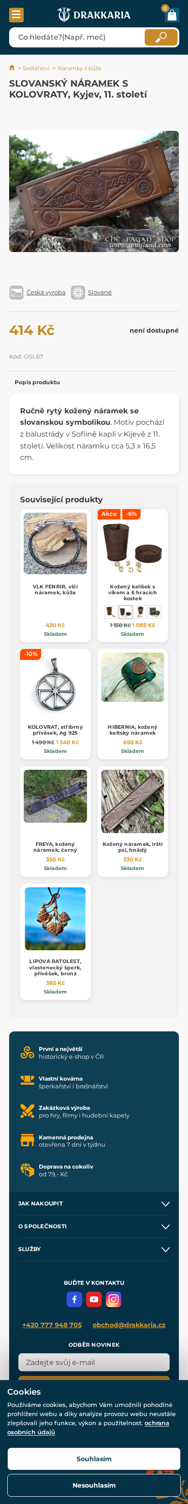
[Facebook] (74, 1299)
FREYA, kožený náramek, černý (55, 847)
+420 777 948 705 (52, 1325)
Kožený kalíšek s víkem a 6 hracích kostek (132, 592)
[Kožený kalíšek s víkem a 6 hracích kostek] (125, 612)
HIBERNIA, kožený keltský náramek (132, 730)
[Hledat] (161, 37)
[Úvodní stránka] (12, 68)
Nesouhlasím (94, 1485)
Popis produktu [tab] (37, 382)
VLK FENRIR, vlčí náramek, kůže (55, 589)
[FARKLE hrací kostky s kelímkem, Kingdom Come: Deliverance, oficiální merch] (155, 612)
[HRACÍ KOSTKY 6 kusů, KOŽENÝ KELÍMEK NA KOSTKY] (111, 612)
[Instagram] (113, 1299)
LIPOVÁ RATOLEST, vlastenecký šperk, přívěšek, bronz (55, 967)
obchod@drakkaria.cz (129, 1325)
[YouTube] (94, 1299)
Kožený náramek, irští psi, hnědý (133, 847)
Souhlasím (94, 1459)
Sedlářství (36, 68)
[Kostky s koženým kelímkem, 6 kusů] (140, 612)
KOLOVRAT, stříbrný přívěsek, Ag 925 (55, 730)
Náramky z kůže (79, 68)
